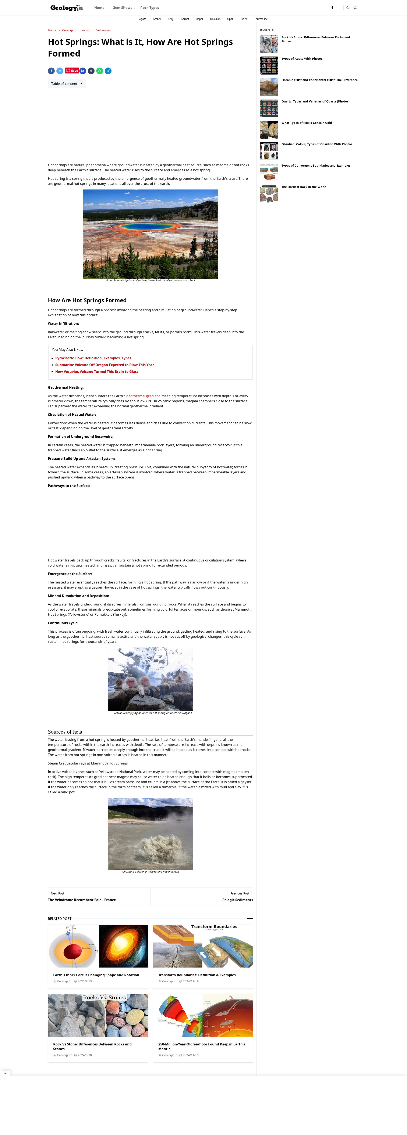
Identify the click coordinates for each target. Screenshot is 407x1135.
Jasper (199, 19)
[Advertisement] (150, 127)
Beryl (171, 19)
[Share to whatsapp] (99, 71)
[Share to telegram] (108, 71)
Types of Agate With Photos (302, 59)
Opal (230, 19)
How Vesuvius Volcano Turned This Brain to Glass (96, 371)
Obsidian (215, 19)
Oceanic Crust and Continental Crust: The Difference (320, 80)
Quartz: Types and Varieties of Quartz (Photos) (316, 101)
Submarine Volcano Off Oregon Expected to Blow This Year (104, 364)
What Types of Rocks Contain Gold (307, 123)
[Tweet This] (59, 71)
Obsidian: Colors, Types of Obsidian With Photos (317, 144)
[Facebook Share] (51, 71)
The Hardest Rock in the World (304, 187)
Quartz (244, 19)
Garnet (185, 19)
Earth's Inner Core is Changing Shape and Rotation (96, 975)
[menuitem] (99, 7)
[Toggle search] (355, 7)
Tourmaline (261, 19)
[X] (339, 7)
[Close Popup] (5, 1073)
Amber (157, 19)
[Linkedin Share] (82, 71)
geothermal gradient (143, 396)
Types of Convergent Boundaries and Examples (316, 165)
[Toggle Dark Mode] (347, 7)
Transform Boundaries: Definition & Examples (197, 975)
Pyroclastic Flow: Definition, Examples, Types (93, 358)
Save (74, 70)
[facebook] (332, 7)
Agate (142, 19)
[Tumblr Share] (91, 71)
